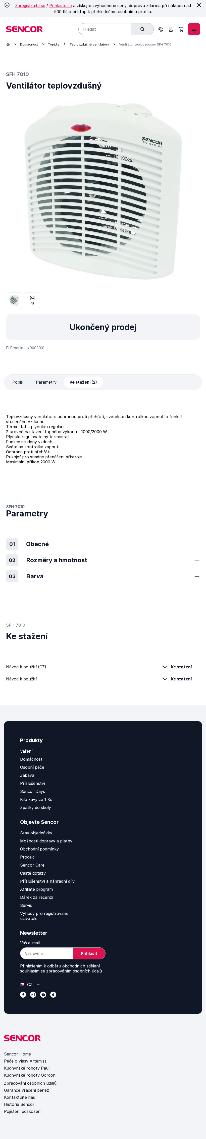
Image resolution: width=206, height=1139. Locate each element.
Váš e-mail (30, 942)
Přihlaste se (60, 5)
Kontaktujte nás (19, 1097)
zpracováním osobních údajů (74, 970)
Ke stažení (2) (83, 382)
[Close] (199, 5)
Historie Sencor (19, 1104)
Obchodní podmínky (39, 848)
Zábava (27, 775)
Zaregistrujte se (30, 5)
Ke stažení (181, 666)
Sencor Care (32, 865)
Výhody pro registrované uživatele (44, 916)
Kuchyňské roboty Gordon (30, 1075)
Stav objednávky (36, 832)
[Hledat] (142, 29)
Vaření (26, 751)
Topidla (54, 44)
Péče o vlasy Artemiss (25, 1061)
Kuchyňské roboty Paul (26, 1068)
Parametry (46, 382)
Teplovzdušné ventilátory (89, 44)
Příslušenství (32, 783)
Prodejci (27, 857)
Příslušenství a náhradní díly (47, 881)
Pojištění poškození (22, 1111)
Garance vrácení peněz (26, 1090)
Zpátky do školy (35, 807)
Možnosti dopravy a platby (46, 840)
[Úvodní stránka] (8, 44)
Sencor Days (32, 791)
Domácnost (29, 44)
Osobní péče (32, 767)
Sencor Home (17, 1053)
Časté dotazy (33, 873)
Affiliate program (36, 889)
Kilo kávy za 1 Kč (36, 799)
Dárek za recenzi (36, 897)
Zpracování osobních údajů (30, 1083)
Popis (17, 382)
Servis (26, 905)
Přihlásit (89, 953)
